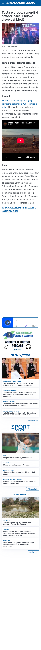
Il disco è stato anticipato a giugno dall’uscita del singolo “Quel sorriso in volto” (19, 103)
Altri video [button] (33, 552)
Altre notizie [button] (33, 420)
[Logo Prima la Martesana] (20, 2)
